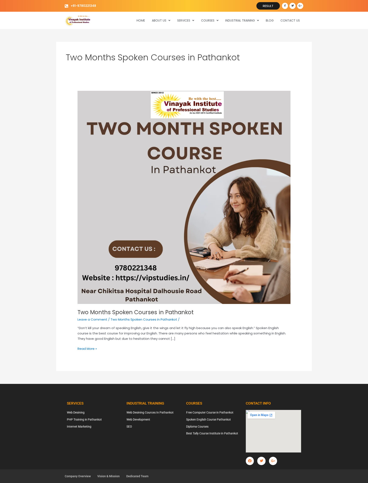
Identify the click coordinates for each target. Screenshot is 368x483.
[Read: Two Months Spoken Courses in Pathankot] (184, 197)
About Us (159, 20)
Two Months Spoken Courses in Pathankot (136, 312)
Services (183, 20)
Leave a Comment (92, 319)
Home (141, 20)
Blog (270, 20)
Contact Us (290, 20)
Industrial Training (240, 20)
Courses (207, 20)
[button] (161, 20)
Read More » (87, 348)
